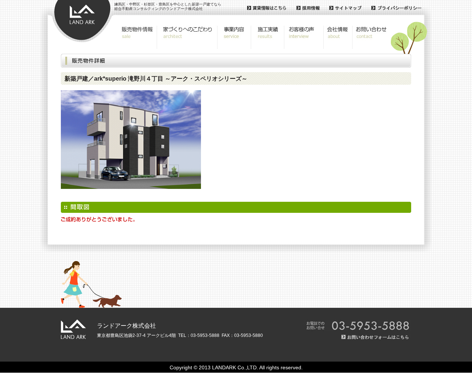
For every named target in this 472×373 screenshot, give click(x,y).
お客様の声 (303, 37)
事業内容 (234, 37)
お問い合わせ (370, 37)
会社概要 (337, 37)
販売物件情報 (137, 37)
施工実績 (267, 37)
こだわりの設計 (187, 37)
